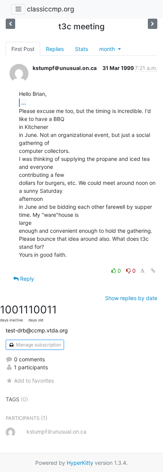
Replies (55, 49)
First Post (22, 49)
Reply (26, 278)
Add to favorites (34, 380)
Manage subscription (38, 345)
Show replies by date (131, 298)
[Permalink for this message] (153, 270)
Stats (81, 49)
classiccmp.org (50, 9)
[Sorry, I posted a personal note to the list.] (10, 24)
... (23, 102)
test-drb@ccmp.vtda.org (37, 330)
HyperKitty (80, 462)
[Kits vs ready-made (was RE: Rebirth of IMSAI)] (152, 24)
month (107, 49)
